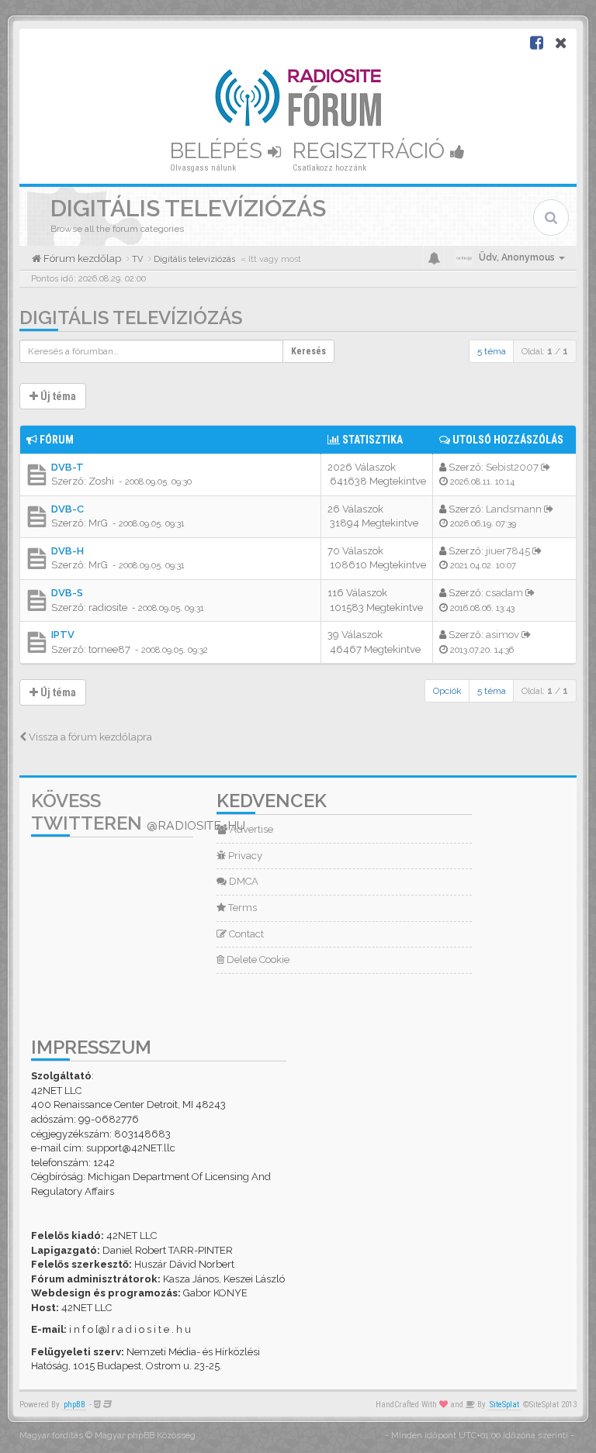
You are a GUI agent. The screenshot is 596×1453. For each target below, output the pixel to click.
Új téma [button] (57, 396)
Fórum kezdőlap (81, 258)
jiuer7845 (508, 551)
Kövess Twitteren (138, 811)
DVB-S (67, 593)
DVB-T (67, 467)
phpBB (74, 1405)
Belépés (219, 151)
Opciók (447, 690)
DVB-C (67, 509)
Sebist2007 (512, 467)
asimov (502, 634)
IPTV (62, 634)
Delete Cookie (256, 959)
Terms (241, 907)
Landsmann (514, 509)
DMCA (242, 881)
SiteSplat (504, 1405)
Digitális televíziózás (130, 317)
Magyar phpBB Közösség (145, 1436)
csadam (504, 593)
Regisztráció (371, 151)
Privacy (244, 855)
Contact (245, 934)
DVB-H (67, 551)
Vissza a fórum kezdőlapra (89, 737)
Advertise (250, 829)
